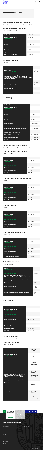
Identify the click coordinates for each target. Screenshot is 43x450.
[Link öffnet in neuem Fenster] (15, 414)
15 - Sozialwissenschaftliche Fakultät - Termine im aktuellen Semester (16, 6)
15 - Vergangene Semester (25, 6)
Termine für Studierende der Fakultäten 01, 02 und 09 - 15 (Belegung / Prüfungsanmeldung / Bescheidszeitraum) (6, 6)
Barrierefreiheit (5, 441)
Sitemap (4, 434)
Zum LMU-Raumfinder (8, 429)
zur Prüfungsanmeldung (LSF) (10, 42)
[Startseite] (4, 411)
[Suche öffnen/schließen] (35, 1)
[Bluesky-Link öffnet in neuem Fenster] (29, 411)
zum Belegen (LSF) (8, 38)
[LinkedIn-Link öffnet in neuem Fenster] (35, 411)
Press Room (5, 443)
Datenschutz (5, 436)
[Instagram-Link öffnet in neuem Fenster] (32, 411)
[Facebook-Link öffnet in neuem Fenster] (26, 411)
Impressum (5, 439)
